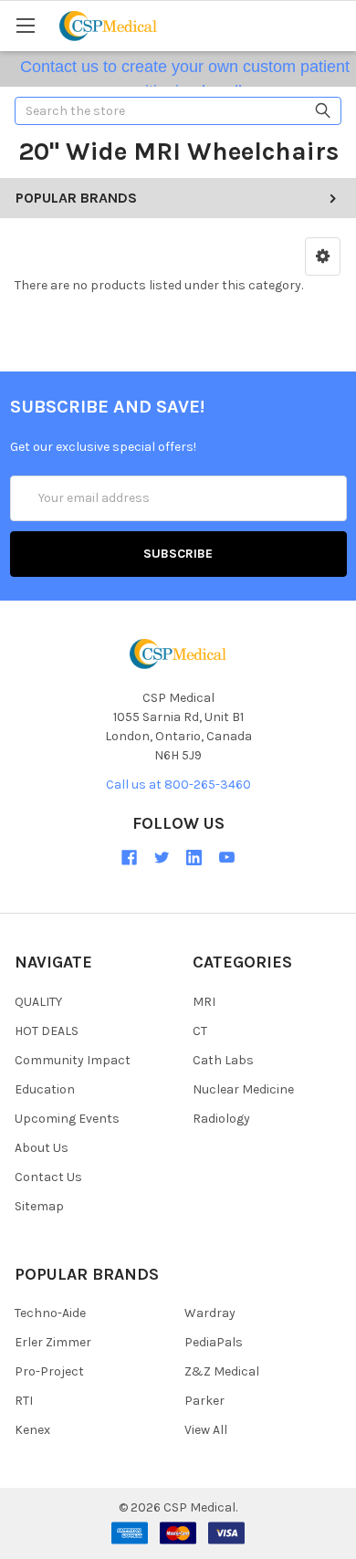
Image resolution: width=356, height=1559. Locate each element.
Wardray (210, 1313)
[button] (322, 256)
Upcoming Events (67, 1118)
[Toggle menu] (25, 25)
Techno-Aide (50, 1313)
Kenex (32, 1430)
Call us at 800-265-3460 (178, 784)
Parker (204, 1400)
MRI (204, 1002)
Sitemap (39, 1206)
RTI (24, 1400)
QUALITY (38, 1002)
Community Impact (73, 1060)
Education (45, 1089)
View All (205, 1430)
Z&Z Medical (221, 1371)
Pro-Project (49, 1371)
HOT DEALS (47, 1031)
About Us (41, 1148)
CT (200, 1031)
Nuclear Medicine (243, 1089)
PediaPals (213, 1342)
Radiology (221, 1118)
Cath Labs (223, 1060)
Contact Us (48, 1177)
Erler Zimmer (53, 1342)
